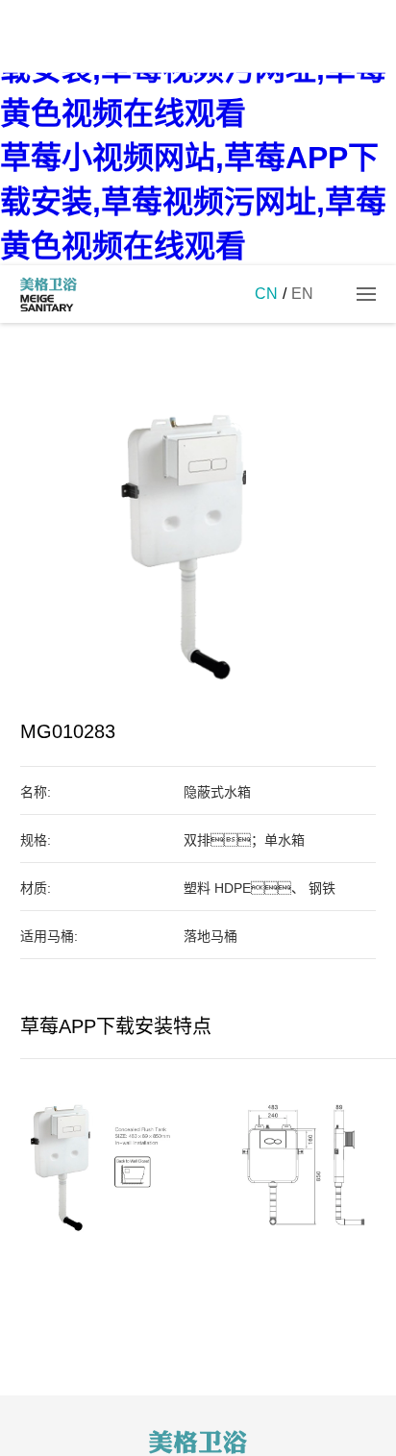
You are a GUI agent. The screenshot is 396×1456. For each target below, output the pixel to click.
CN (266, 293)
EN (302, 293)
